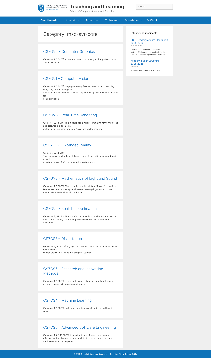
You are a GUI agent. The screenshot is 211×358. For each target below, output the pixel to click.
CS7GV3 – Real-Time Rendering (70, 115)
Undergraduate (72, 20)
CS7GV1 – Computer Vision (66, 78)
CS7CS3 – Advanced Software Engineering (79, 327)
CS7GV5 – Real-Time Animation (70, 208)
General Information (49, 20)
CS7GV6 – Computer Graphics (69, 51)
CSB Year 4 (152, 20)
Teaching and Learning (97, 7)
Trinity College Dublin (128, 354)
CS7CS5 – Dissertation (62, 238)
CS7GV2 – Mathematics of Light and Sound (80, 178)
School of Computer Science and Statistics (99, 354)
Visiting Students (112, 20)
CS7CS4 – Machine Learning (67, 300)
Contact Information (133, 20)
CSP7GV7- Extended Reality (67, 145)
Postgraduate (92, 20)
